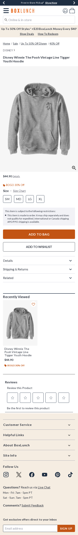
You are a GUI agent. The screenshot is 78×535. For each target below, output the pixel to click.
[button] (5, 10)
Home (6, 43)
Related (8, 278)
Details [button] (16, 176)
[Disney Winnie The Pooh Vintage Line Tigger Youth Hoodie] (20, 322)
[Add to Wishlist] (33, 304)
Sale (15, 43)
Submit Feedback (33, 505)
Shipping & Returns (15, 269)
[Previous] (4, 2)
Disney (8, 50)
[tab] (39, 119)
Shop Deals (27, 34)
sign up (66, 528)
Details (8, 260)
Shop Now (65, 2)
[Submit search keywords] (6, 19)
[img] (6, 475)
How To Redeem (48, 34)
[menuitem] (72, 10)
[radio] (7, 199)
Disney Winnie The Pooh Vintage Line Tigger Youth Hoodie (18, 352)
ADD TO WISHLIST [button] (39, 247)
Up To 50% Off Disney (34, 43)
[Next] (74, 2)
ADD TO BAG (39, 234)
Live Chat (44, 487)
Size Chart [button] (19, 190)
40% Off (54, 43)
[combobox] (39, 20)
